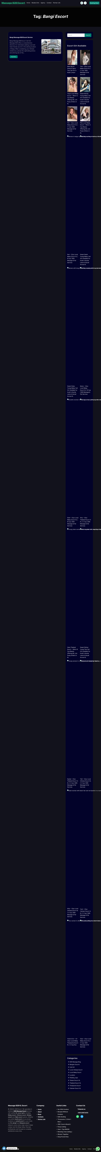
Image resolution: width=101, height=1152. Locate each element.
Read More (13, 56)
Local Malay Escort (75, 1072)
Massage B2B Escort (13, 2)
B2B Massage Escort (20, 1111)
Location (72, 1075)
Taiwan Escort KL (75, 1080)
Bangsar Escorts (75, 1064)
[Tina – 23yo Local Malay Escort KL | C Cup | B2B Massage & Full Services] (85, 58)
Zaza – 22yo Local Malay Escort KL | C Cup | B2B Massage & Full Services (85, 1043)
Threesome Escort (75, 1085)
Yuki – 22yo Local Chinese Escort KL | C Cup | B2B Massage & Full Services (85, 783)
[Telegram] (4, 1148)
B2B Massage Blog (75, 1062)
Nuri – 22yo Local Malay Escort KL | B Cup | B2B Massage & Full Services (72, 258)
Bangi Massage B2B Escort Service (21, 37)
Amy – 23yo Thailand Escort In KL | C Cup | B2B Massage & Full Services (85, 521)
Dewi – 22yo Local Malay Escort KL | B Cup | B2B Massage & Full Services (72, 521)
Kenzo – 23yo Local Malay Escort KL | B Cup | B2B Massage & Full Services (85, 390)
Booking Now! (94, 3)
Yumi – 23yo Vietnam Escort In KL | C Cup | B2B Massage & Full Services (85, 913)
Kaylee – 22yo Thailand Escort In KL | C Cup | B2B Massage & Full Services (72, 783)
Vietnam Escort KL (75, 1088)
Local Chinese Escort (76, 1070)
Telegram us (81, 1109)
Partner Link (41, 1119)
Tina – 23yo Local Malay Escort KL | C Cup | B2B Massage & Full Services (85, 70)
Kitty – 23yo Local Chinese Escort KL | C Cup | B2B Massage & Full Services (72, 912)
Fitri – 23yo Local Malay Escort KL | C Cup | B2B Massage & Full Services (72, 127)
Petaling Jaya (74, 1077)
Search (88, 35)
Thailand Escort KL (75, 1083)
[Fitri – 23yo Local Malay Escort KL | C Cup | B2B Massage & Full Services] (72, 114)
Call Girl (72, 1067)
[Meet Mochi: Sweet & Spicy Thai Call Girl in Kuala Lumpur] (72, 58)
